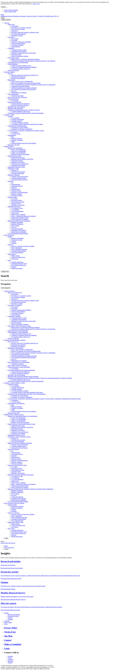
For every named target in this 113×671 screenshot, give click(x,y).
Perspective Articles (16, 240)
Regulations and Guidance (18, 230)
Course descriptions (13, 99)
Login (2, 18)
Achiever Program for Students (20, 105)
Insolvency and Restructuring (19, 192)
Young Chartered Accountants (19, 219)
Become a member (9, 72)
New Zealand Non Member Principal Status (23, 89)
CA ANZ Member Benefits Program (18, 233)
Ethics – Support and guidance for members (23, 216)
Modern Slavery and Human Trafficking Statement (25, 59)
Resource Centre (12, 197)
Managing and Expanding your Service (22, 159)
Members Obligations (17, 224)
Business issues (15, 189)
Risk (12, 137)
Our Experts (14, 259)
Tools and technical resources (19, 179)
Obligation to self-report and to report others (23, 53)
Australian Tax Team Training (19, 127)
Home (2, 14)
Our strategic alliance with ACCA (20, 69)
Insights (10, 236)
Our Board (14, 40)
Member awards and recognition (20, 154)
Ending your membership (18, 152)
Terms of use (36, 3)
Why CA (10, 73)
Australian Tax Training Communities (21, 129)
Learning (10, 116)
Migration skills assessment (15, 108)
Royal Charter (15, 225)
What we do (11, 24)
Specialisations (12, 135)
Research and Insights (17, 238)
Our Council (14, 38)
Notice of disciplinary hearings (19, 56)
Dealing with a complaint (18, 214)
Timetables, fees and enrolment (16, 107)
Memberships (11, 80)
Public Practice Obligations (18, 232)
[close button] (7, 7)
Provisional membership (14, 102)
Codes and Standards (17, 229)
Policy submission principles (19, 249)
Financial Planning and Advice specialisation (23, 143)
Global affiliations (13, 64)
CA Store (39, 16)
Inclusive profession (13, 70)
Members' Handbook (17, 222)
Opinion (13, 241)
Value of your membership (18, 151)
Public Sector (15, 213)
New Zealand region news (18, 265)
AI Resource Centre (13, 168)
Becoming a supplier (17, 35)
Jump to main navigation (11, 10)
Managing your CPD (14, 145)
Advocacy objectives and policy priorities (22, 246)
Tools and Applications (17, 173)
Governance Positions (17, 45)
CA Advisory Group (17, 208)
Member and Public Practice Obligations (19, 221)
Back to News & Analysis (8, 543)
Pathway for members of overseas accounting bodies (26, 83)
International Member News (19, 263)
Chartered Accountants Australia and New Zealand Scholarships (26, 113)
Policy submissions (16, 248)
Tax (12, 183)
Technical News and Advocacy (20, 164)
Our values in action (13, 57)
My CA (56, 16)
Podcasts (13, 267)
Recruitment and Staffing (18, 165)
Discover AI (14, 170)
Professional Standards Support (20, 217)
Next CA (13, 91)
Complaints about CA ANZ (19, 50)
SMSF (13, 141)
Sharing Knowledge (17, 268)
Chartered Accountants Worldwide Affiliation (24, 67)
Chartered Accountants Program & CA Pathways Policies (24, 110)
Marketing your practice (18, 205)
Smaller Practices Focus (18, 157)
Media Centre (11, 254)
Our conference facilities (18, 29)
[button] (6, 20)
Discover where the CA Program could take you (24, 75)
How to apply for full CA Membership (22, 81)
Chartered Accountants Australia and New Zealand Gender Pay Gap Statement (33, 61)
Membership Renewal (7, 16)
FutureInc (14, 243)
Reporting (14, 187)
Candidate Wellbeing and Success (20, 111)
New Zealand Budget (17, 252)
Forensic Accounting (17, 140)
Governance (11, 37)
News (9, 260)
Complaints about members (18, 51)
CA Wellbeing (15, 209)
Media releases (15, 255)
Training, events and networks (19, 176)
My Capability (46, 16)
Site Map (8, 636)
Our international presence (18, 34)
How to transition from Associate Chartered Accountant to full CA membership (33, 84)
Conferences (14, 132)
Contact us (29, 16)
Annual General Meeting (18, 43)
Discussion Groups (16, 200)
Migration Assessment (19, 16)
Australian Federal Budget (18, 251)
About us (6, 23)
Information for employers (18, 76)
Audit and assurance (17, 186)
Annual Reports (15, 46)
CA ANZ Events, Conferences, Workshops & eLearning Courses (26, 130)
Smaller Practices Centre (14, 156)
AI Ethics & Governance (18, 171)
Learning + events (9, 114)
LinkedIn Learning (16, 121)
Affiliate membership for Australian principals (24, 88)
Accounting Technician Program (20, 86)
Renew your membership (18, 149)
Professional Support (17, 160)
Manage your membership (15, 148)
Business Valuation (16, 138)
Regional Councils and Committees (21, 42)
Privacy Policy (10, 628)
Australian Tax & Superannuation (17, 126)
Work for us (14, 31)
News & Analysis (9, 235)
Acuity (52, 16)
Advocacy (11, 244)
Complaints (11, 48)
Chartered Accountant (17, 95)
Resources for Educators (18, 78)
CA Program (14, 100)
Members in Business (14, 175)
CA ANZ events (15, 133)
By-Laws (14, 227)
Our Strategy (14, 26)
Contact (7, 640)
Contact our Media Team (18, 257)
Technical (10, 181)
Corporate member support (18, 178)
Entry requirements (13, 94)
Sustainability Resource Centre (16, 167)
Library (34, 16)
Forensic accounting (17, 195)
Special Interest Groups (17, 202)
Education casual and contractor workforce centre (25, 32)
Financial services (16, 190)
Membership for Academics (19, 92)
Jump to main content (10, 11)
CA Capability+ (15, 118)
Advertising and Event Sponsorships (18, 62)
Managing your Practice (18, 162)
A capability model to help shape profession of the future (27, 124)
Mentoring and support (14, 206)
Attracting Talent (16, 203)
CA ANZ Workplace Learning (19, 122)
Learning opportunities (17, 119)
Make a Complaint (12, 644)
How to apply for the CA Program (17, 97)
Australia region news (17, 262)
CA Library (14, 198)
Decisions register (16, 54)
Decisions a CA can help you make (21, 27)
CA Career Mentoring (17, 211)
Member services (9, 146)
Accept (3, 7)
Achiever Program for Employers (20, 103)
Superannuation (15, 184)
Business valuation (16, 194)
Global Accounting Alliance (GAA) (21, 65)
